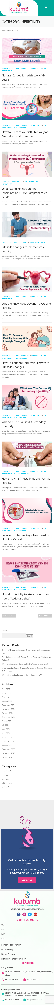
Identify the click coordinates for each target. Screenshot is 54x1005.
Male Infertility (22, 127)
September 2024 (8, 717)
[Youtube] (35, 914)
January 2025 (7, 701)
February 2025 (8, 697)
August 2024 (7, 721)
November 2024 (8, 709)
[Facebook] (18, 914)
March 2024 (7, 737)
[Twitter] (30, 914)
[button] (46, 7)
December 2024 (8, 705)
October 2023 (7, 757)
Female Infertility (10, 68)
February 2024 (8, 741)
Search (4, 631)
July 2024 (5, 725)
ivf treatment (31, 182)
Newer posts (45, 616)
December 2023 (8, 749)
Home (4, 30)
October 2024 (7, 713)
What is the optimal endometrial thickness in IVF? (22, 675)
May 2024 (6, 733)
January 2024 (7, 745)
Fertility (25, 68)
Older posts (9, 616)
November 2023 (8, 753)
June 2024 (6, 729)
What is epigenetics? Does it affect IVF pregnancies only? (25, 664)
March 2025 (7, 693)
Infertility (10, 30)
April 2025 (6, 689)
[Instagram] (24, 914)
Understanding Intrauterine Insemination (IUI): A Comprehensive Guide (24, 193)
